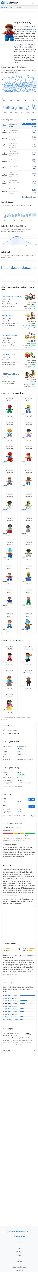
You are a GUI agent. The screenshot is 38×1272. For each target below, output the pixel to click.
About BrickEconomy (19, 1267)
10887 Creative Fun (9, 335)
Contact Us (19, 1271)
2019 (7, 340)
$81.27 (33, 382)
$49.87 (33, 304)
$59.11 (33, 324)
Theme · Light (20, 1236)
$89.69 (33, 343)
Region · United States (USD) (20, 1231)
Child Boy (12, 995)
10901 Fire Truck (8, 354)
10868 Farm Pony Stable (28, 31)
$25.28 (33, 362)
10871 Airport (7, 316)
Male (11, 1006)
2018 (7, 301)
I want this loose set (12, 734)
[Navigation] (33, 2)
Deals (19, 1255)
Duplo (11, 7)
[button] (32, 205)
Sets (19, 1248)
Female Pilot (13, 1017)
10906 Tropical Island (10, 374)
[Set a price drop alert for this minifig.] (33, 815)
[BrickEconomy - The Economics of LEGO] (9, 2)
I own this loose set (12, 730)
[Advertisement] (20, 15)
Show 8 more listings (29, 197)
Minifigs (4, 7)
